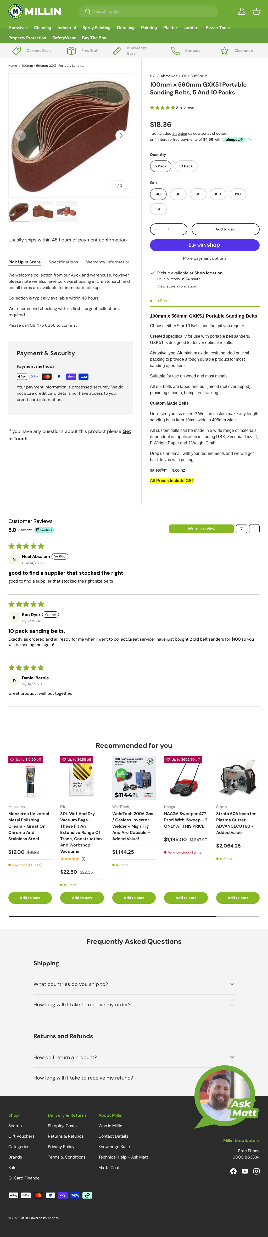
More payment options (204, 258)
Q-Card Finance (24, 1178)
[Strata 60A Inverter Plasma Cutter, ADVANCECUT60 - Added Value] (238, 778)
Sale (12, 1167)
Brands (15, 1157)
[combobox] (148, 11)
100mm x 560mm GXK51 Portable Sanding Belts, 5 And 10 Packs (53, 65)
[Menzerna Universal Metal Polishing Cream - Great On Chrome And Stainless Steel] (30, 778)
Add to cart (225, 229)
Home (12, 65)
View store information (176, 286)
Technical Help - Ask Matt (123, 1157)
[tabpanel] (70, 300)
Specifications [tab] (63, 262)
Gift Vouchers (21, 1136)
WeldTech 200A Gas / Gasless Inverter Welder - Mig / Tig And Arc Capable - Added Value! (132, 826)
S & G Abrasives (163, 76)
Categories (18, 1146)
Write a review (201, 529)
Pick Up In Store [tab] (24, 262)
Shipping (179, 133)
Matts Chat (109, 1167)
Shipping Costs (62, 1125)
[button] (256, 11)
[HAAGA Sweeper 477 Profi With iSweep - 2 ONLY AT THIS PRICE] (186, 778)
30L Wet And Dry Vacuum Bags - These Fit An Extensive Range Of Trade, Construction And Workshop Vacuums (81, 832)
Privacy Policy (61, 1146)
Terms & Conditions (67, 1157)
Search (15, 1125)
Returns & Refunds (66, 1136)
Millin (24, 1218)
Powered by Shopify (44, 1218)
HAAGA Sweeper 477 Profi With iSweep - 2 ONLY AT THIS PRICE (185, 820)
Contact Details (113, 1136)
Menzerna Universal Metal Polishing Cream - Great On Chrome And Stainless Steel (28, 826)
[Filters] (241, 528)
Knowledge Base (114, 1146)
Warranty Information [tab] (108, 262)
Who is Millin (110, 1125)
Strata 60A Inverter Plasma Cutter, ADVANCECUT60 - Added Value (236, 823)
